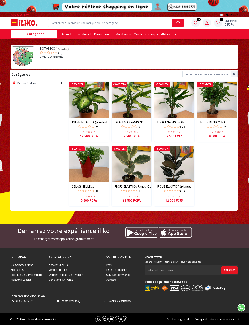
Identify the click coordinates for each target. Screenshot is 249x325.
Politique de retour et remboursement (216, 319)
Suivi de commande (118, 274)
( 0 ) (97, 126)
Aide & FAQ (17, 270)
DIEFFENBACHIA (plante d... (90, 122)
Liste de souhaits (116, 270)
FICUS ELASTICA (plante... (174, 186)
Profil (109, 265)
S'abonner (229, 270)
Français (230, 14)
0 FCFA (231, 22)
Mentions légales (21, 279)
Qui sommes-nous (22, 265)
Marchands (123, 34)
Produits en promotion (93, 34)
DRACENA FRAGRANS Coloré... (129, 122)
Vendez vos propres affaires (152, 34)
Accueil (66, 34)
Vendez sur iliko (20, 14)
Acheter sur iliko (58, 265)
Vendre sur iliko (58, 270)
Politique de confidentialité (27, 274)
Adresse (111, 279)
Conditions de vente (61, 279)
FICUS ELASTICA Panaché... (133, 186)
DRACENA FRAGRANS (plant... (171, 122)
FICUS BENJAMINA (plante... (212, 122)
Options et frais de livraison (66, 274)
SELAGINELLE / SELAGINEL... (82, 186)
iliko (22, 319)
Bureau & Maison (27, 83)
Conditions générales (179, 319)
